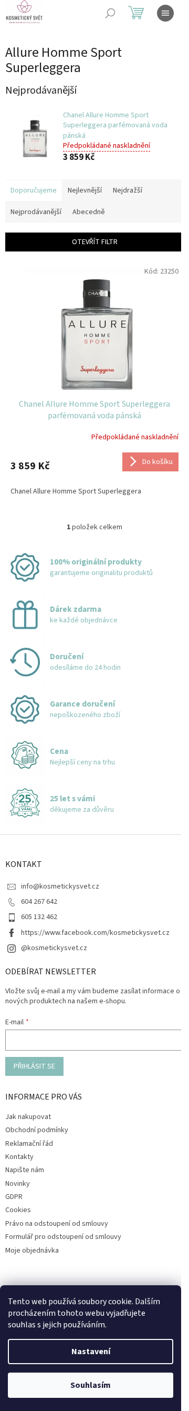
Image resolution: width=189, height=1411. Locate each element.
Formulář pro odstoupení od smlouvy (63, 1237)
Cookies (18, 1210)
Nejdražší (127, 190)
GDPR (14, 1197)
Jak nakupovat (28, 1117)
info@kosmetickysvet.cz (60, 886)
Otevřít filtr (95, 242)
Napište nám (24, 1170)
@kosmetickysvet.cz (54, 948)
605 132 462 (39, 917)
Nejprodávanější (35, 212)
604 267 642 (39, 901)
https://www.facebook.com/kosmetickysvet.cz (95, 933)
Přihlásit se (34, 1066)
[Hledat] (110, 13)
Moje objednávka (32, 1250)
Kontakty (19, 1157)
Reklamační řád (29, 1143)
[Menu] (165, 13)
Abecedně (88, 212)
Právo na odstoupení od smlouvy (56, 1223)
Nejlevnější (85, 190)
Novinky (17, 1183)
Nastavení (90, 1351)
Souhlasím (90, 1385)
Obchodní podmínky (36, 1130)
